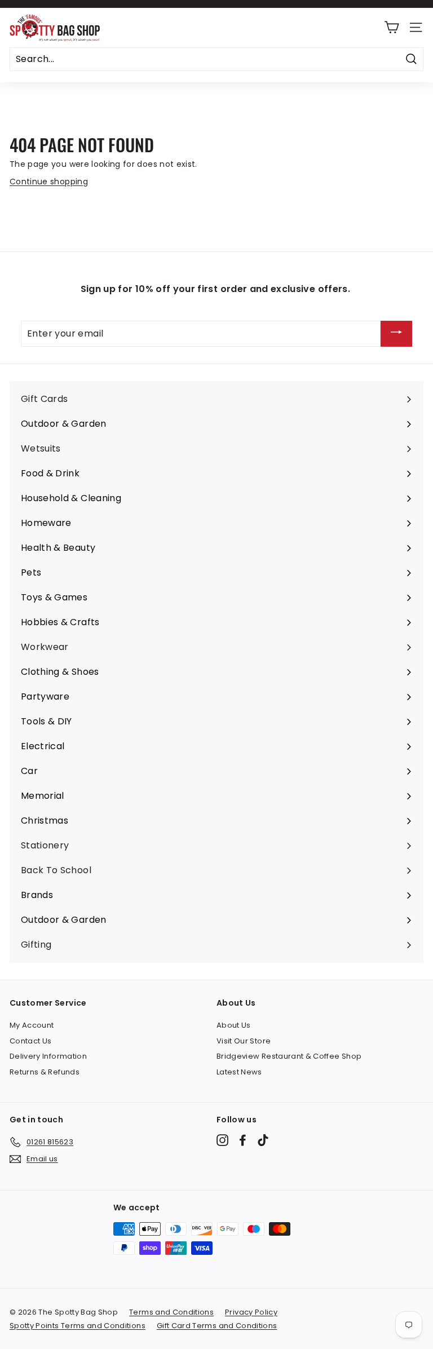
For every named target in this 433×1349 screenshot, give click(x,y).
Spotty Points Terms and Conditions (77, 1325)
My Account (32, 1025)
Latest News (239, 1072)
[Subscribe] (396, 334)
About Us (233, 1025)
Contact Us (31, 1041)
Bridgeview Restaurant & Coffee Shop (288, 1056)
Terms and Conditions (171, 1312)
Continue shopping (49, 181)
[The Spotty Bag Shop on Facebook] (243, 1140)
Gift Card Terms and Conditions (217, 1325)
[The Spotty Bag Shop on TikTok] (263, 1140)
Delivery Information (48, 1056)
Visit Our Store (243, 1041)
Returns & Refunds (44, 1072)
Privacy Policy (251, 1312)
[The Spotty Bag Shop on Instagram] (222, 1140)
